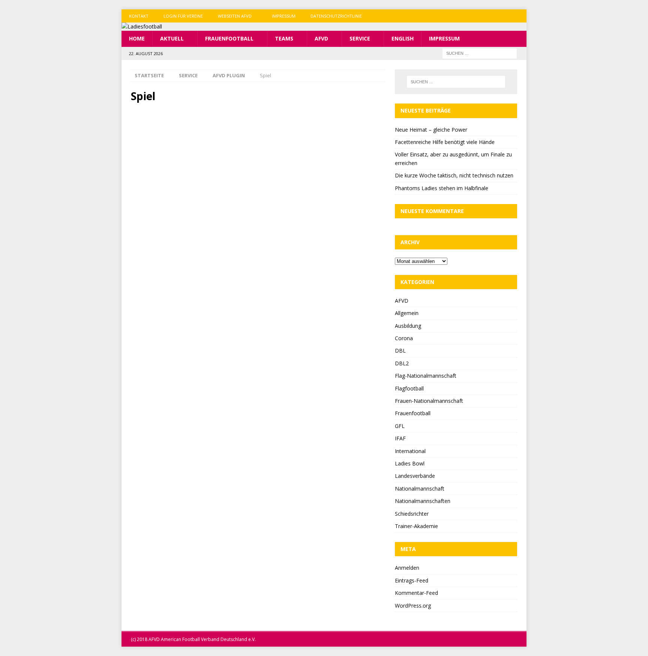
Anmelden (407, 567)
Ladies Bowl (409, 463)
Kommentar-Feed (416, 592)
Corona (404, 338)
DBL (400, 350)
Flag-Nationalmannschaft (425, 375)
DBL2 (402, 363)
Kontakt (138, 16)
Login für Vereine (183, 16)
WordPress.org (413, 605)
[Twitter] (505, 16)
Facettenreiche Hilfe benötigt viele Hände (445, 142)
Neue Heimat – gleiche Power (431, 129)
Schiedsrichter (412, 513)
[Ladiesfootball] (142, 26)
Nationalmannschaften (422, 500)
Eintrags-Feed (411, 580)
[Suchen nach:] (479, 52)
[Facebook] (490, 16)
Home (137, 38)
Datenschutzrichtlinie (336, 16)
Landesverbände (415, 475)
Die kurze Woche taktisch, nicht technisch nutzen (454, 175)
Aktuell (172, 38)
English (403, 38)
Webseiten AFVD (235, 16)
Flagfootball (409, 388)
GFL (400, 425)
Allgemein (406, 313)
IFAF (400, 438)
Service (360, 38)
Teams (284, 38)
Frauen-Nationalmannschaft (429, 400)
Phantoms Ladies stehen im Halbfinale (441, 188)
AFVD (321, 38)
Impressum (284, 16)
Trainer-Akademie (416, 526)
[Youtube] (519, 16)
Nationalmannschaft (419, 488)
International (410, 451)
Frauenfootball (229, 38)
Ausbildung (408, 325)
